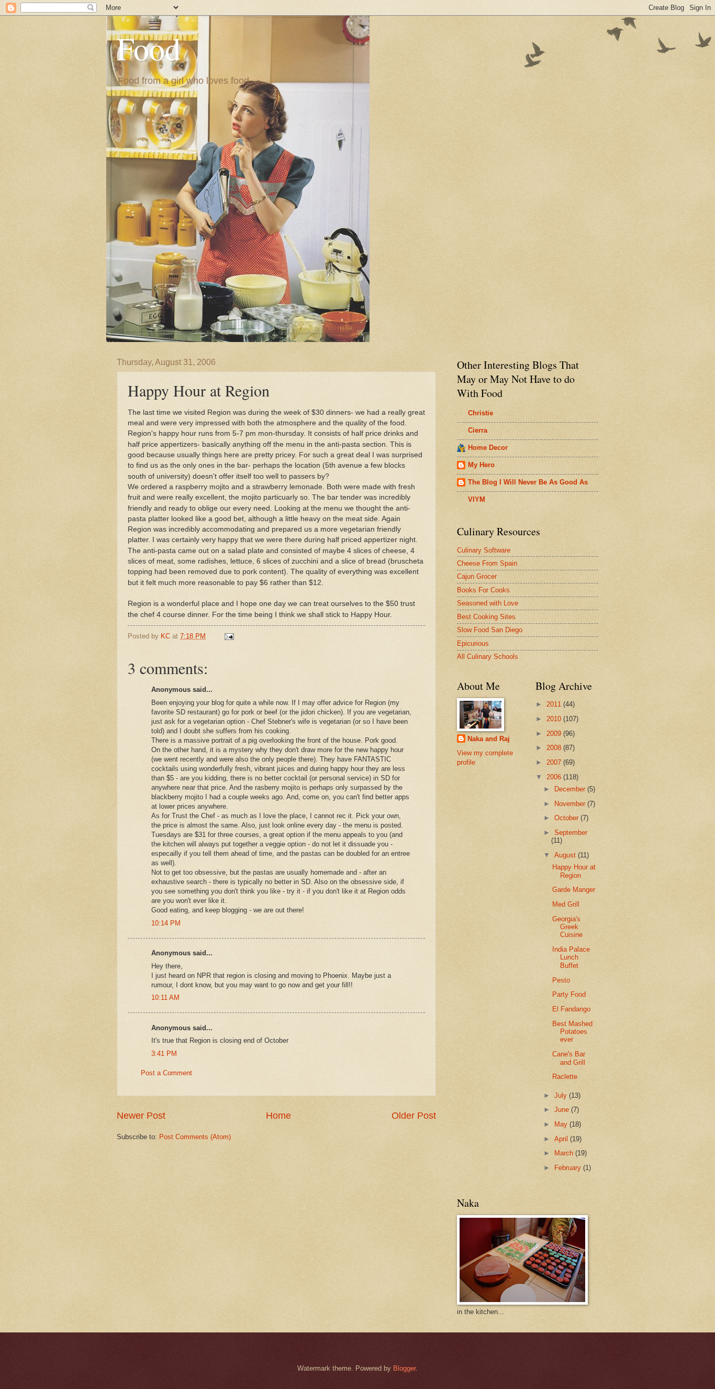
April (562, 1139)
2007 (554, 762)
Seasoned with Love (487, 603)
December (570, 789)
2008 (554, 748)
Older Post (414, 1115)
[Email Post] (228, 636)
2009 (554, 733)
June (562, 1110)
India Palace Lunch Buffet (571, 957)
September (570, 832)
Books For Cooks (483, 590)
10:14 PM (166, 923)
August (566, 855)
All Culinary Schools (487, 656)
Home (278, 1115)
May (561, 1124)
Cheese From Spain (487, 563)
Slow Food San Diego (489, 630)
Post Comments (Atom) (195, 1137)
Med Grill (565, 904)
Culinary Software (483, 550)
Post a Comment (166, 1073)
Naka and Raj (488, 739)
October (567, 818)
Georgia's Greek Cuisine (567, 927)
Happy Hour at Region (574, 871)
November (570, 804)
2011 (554, 704)
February (568, 1168)
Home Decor (488, 447)
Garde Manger (573, 890)
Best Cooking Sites (486, 617)
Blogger (404, 1368)
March (564, 1153)
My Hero (481, 465)
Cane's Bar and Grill (568, 1058)
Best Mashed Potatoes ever (572, 1032)
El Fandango (571, 1009)
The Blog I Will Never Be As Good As (528, 482)
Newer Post (141, 1115)
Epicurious (473, 643)
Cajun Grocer (477, 576)
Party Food (569, 994)
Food (149, 48)
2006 (554, 777)
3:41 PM (164, 1053)
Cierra (477, 430)
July (561, 1095)
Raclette (564, 1077)
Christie (480, 413)
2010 (554, 719)
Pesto (561, 980)
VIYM (476, 499)
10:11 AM (165, 997)
